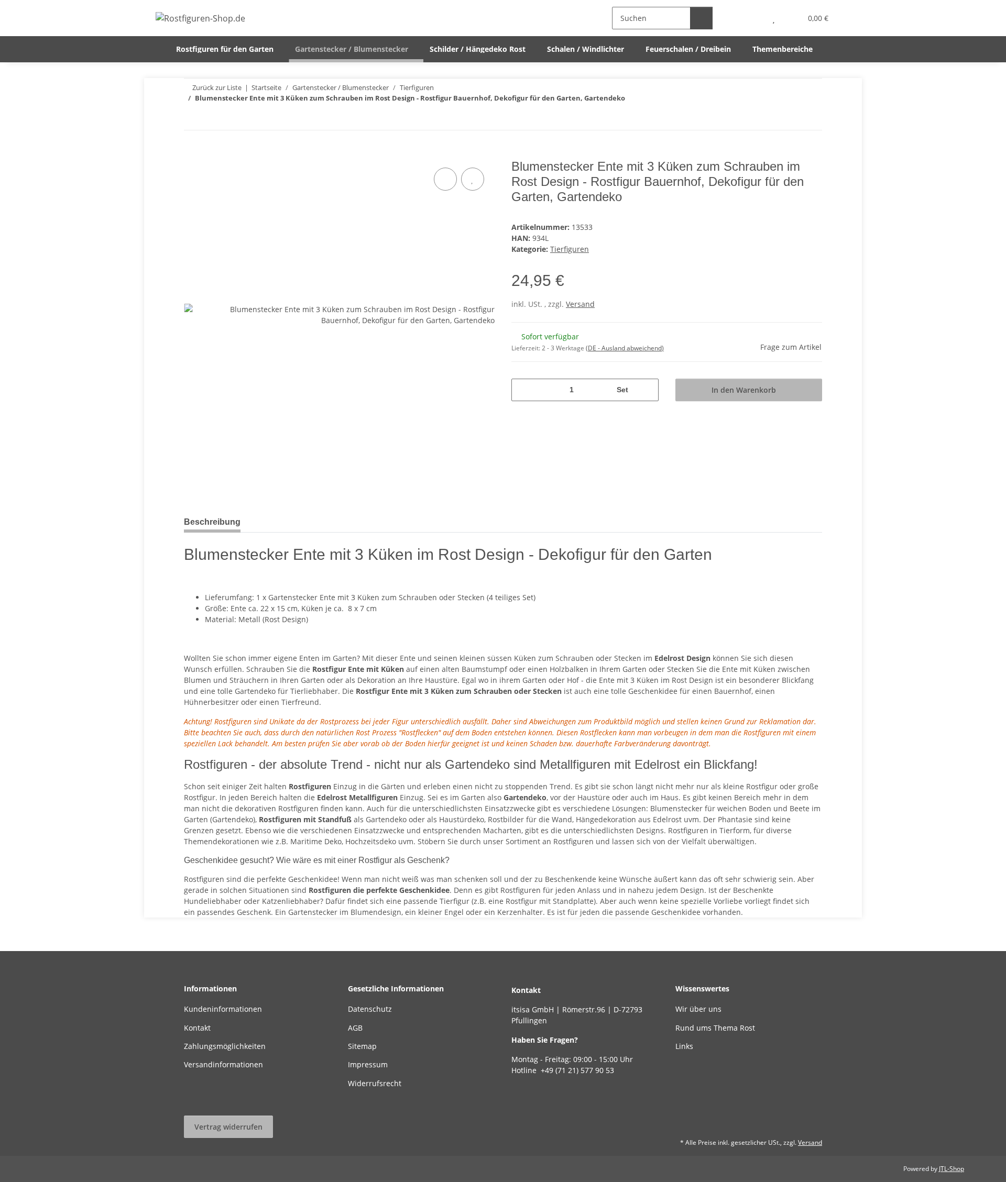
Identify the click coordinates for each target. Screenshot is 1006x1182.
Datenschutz (370, 1009)
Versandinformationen (223, 1064)
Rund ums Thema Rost (715, 1028)
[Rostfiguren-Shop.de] (200, 18)
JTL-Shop (951, 1168)
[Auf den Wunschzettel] (472, 179)
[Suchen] (701, 18)
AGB (355, 1028)
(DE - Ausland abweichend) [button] (625, 348)
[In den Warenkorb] (192, 153)
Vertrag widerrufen (228, 1127)
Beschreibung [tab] (212, 521)
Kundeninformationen (223, 1009)
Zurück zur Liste (217, 87)
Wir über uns (698, 1009)
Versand (580, 304)
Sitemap (362, 1046)
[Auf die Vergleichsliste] (445, 179)
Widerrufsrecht (374, 1083)
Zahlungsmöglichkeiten (225, 1046)
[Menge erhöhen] (647, 390)
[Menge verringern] (523, 390)
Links (684, 1046)
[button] (752, 18)
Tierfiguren (569, 249)
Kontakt (197, 1028)
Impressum (368, 1064)
